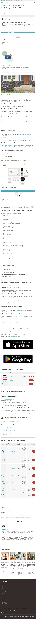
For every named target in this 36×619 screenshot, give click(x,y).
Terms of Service (2, 616)
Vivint (2, 133)
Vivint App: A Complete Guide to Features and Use (22, 565)
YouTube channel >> (20, 0)
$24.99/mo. (13, 468)
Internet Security (4, 594)
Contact (2, 585)
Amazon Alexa (9, 309)
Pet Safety (2, 601)
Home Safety (3, 596)
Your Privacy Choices (17, 616)
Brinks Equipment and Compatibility (9, 430)
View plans (31, 376)
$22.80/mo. (13, 459)
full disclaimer (24, 387)
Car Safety (2, 599)
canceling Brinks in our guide (24, 414)
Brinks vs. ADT (5, 434)
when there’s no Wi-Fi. (11, 297)
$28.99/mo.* (13, 451)
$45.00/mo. (13, 494)
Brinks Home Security (11, 28)
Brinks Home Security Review (7, 427)
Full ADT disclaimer (4, 500)
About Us (9, 510)
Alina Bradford (7, 18)
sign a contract (9, 106)
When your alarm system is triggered (11, 145)
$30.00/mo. (11, 376)
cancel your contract (8, 399)
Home (2, 5)
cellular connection (12, 322)
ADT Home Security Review (7, 431)
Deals (2, 588)
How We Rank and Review (10, 616)
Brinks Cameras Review (7, 429)
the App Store (17, 334)
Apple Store (29, 316)
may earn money (4, 0)
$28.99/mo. (13, 489)
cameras (32, 206)
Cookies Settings (18, 610)
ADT (5, 133)
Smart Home (3, 598)
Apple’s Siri (20, 309)
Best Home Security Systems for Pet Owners (10, 433)
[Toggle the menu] (34, 2)
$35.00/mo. (11, 380)
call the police (26, 146)
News (2, 587)
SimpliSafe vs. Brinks (6, 435)
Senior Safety (3, 593)
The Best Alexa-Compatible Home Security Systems (13, 565)
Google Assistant (15, 309)
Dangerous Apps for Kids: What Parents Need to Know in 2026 (31, 566)
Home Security (3, 591)
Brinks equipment (30, 207)
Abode (7, 328)
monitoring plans (17, 116)
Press (2, 586)
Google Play (3, 317)
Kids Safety (3, 592)
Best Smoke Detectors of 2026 (4, 565)
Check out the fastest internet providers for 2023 (16, 336)
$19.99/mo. (13, 475)
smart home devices (19, 310)
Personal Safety (3, 602)
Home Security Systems (8, 5)
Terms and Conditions (9, 610)
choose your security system (20, 97)
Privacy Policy (14, 610)
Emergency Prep (4, 603)
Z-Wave (25, 309)
